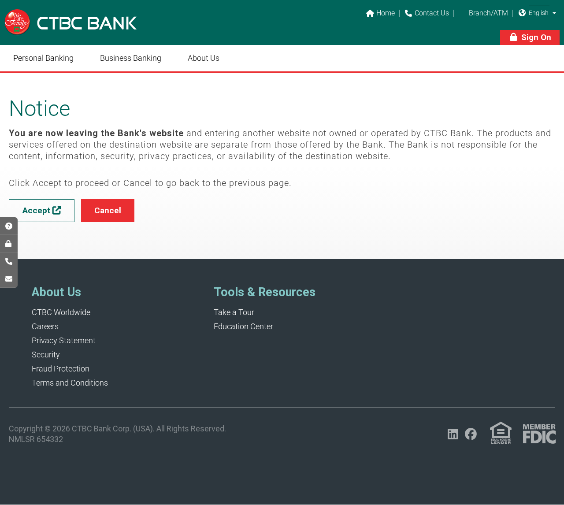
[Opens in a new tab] (9, 279)
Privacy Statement (64, 340)
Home (380, 13)
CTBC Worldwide (61, 312)
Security (46, 354)
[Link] (70, 28)
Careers (45, 326)
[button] (554, 13)
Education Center (243, 326)
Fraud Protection (60, 368)
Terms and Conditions (70, 382)
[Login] (9, 243)
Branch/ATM (483, 13)
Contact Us (427, 13)
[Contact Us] (9, 261)
